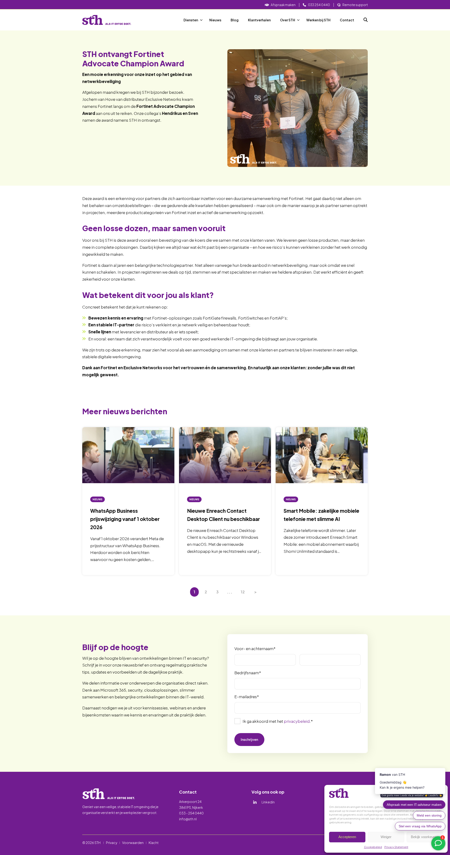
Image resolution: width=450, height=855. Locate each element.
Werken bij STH (318, 20)
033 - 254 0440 (191, 813)
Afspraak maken (283, 5)
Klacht (154, 842)
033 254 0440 (319, 5)
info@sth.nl (188, 819)
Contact (347, 20)
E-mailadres (246, 696)
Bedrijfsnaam (247, 672)
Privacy (111, 842)
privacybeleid (297, 721)
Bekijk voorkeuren (425, 837)
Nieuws (215, 20)
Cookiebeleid (373, 846)
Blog (235, 20)
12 (243, 591)
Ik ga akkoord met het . (278, 721)
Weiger (386, 837)
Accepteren (347, 837)
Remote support (355, 5)
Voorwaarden (133, 842)
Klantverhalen (259, 20)
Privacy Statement (396, 846)
